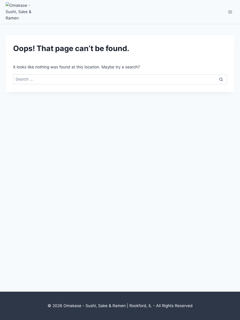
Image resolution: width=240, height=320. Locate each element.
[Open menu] (230, 11)
